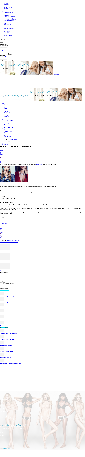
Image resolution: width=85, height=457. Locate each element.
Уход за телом (6, 3)
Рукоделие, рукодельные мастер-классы (13, 138)
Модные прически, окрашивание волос (9, 16)
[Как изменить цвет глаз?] (2, 312)
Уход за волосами (6, 4)
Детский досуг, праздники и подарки (9, 127)
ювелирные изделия (5, 223)
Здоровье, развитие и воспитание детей (9, 126)
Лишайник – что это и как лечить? (5, 399)
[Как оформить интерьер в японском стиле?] (2, 331)
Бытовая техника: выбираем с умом (9, 20)
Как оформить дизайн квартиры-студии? (8, 339)
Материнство (4, 23)
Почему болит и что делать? (8, 7)
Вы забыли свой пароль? (3, 43)
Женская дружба (6, 135)
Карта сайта (3, 50)
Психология (3, 30)
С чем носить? (6, 114)
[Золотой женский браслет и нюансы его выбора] (5, 259)
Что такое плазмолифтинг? (5, 325)
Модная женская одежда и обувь (8, 12)
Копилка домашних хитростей (8, 18)
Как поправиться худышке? (4, 411)
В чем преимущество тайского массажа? (12, 239)
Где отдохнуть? (6, 130)
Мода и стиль (4, 11)
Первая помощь (6, 8)
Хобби (6, 36)
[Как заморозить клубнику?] (2, 300)
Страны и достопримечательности (9, 28)
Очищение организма (7, 10)
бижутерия (3, 222)
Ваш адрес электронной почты (12, 46)
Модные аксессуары (7, 14)
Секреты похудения (6, 111)
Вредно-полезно (6, 6)
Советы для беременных (7, 24)
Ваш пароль (10, 54)
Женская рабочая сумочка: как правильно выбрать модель (11, 251)
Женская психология (7, 31)
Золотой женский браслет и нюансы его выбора (12, 218)
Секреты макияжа (6, 15)
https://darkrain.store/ (39, 164)
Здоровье (3, 107)
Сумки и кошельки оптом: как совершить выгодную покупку (12, 270)
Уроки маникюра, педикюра (8, 118)
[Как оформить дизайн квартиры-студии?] (2, 337)
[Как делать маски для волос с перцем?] (2, 294)
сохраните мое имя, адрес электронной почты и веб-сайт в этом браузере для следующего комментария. (16, 286)
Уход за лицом (6, 2)
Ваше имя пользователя (11, 53)
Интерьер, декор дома (7, 122)
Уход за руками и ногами (7, 106)
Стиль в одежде (6, 115)
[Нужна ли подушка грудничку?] (2, 343)
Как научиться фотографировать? (6, 351)
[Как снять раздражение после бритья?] (2, 306)
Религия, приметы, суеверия (8, 35)
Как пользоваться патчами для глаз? (7, 319)
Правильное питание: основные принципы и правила (10, 363)
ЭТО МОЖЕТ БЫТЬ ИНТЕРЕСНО (6, 242)
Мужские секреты (6, 32)
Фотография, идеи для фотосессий (12, 139)
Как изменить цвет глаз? (5, 313)
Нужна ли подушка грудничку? (6, 345)
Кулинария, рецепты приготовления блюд (10, 19)
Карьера (5, 27)
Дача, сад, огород (6, 123)
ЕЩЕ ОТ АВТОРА (15, 242)
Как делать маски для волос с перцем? (7, 296)
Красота (3, 103)
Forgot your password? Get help (4, 56)
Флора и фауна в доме (7, 22)
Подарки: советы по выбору (8, 34)
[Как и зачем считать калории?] (2, 355)
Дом (2, 119)
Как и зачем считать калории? (6, 357)
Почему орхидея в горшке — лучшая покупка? (13, 240)
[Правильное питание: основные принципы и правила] (2, 361)
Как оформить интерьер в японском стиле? (8, 333)
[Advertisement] (42, 81)
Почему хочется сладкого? (4, 402)
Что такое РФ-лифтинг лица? (4, 408)
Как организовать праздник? (8, 131)
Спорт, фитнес (6, 110)
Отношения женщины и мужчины (9, 134)
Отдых (3, 26)
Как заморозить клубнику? (5, 302)
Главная (3, 102)
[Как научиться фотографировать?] (2, 349)
